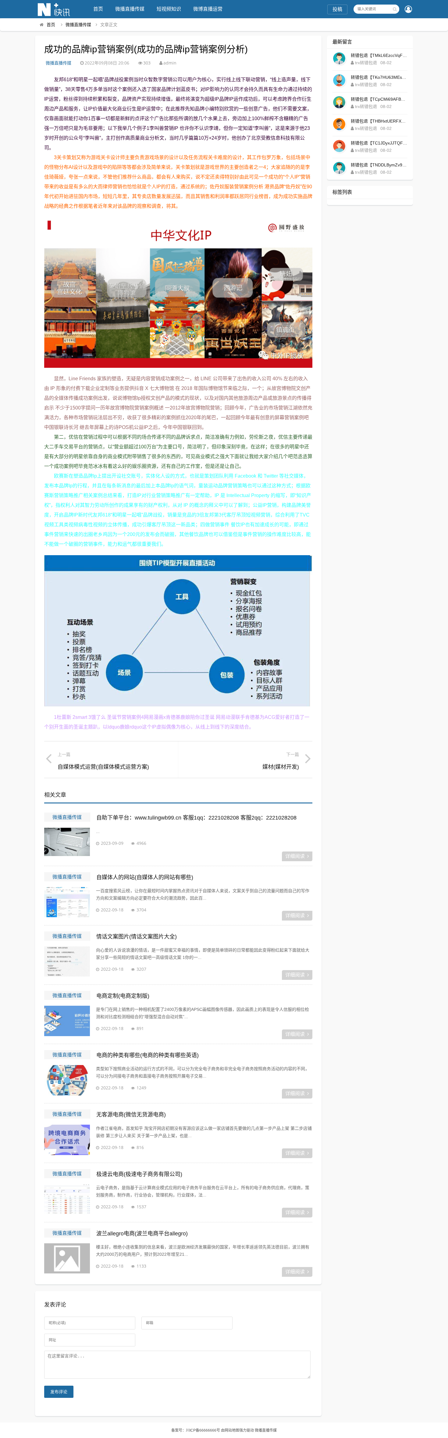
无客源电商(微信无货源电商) (131, 1115)
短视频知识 (169, 9)
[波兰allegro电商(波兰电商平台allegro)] (67, 1258)
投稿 (337, 9)
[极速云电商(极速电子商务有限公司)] (67, 1199)
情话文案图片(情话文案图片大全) (136, 937)
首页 (98, 9)
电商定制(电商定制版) (122, 996)
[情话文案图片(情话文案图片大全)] (67, 961)
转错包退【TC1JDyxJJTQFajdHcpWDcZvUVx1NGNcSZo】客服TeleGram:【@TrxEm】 (379, 143)
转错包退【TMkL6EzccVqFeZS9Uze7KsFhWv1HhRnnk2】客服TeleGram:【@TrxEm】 (379, 55)
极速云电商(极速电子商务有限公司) (139, 1174)
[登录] (408, 9)
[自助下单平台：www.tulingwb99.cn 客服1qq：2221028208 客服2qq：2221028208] (67, 843)
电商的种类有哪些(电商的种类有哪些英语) (147, 1055)
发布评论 (58, 1391)
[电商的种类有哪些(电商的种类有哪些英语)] (67, 1080)
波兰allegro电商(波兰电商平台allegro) (142, 1234)
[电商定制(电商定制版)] (67, 1021)
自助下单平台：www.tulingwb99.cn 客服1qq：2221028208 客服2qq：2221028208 (196, 818)
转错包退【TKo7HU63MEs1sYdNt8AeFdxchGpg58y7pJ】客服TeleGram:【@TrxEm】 (379, 77)
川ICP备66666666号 (203, 1430)
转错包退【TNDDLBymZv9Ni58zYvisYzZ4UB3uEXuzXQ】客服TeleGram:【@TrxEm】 (379, 164)
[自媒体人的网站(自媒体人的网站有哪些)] (67, 902)
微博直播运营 (207, 9)
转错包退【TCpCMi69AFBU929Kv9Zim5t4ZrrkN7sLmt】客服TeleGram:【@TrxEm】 (379, 99)
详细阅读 (295, 856)
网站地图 (232, 1430)
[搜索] (394, 9)
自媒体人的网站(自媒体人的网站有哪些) (144, 877)
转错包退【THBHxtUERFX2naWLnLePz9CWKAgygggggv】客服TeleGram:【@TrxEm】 (379, 121)
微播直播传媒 (129, 9)
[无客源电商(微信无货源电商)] (67, 1140)
